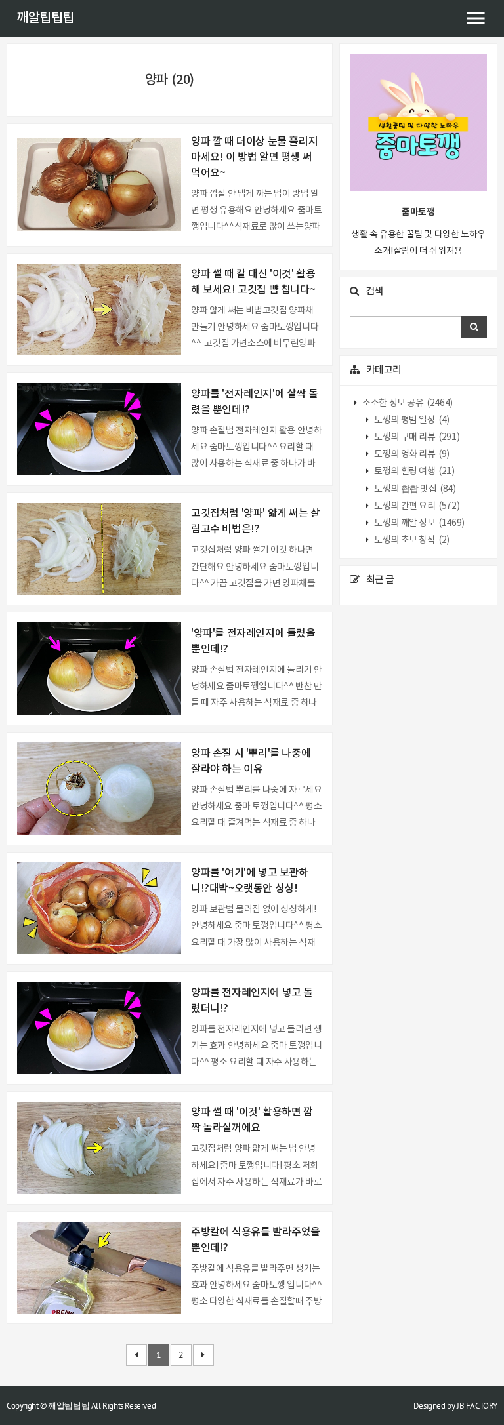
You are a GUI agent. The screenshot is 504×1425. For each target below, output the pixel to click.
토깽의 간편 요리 (416, 506)
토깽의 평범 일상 (411, 420)
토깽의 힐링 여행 (414, 471)
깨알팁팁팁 (45, 18)
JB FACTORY (477, 1405)
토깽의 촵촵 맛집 (414, 489)
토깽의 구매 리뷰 (416, 437)
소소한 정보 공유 (407, 403)
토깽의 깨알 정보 (419, 523)
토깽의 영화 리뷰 (411, 454)
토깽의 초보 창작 (411, 540)
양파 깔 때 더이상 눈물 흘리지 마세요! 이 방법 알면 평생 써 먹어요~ (254, 157)
